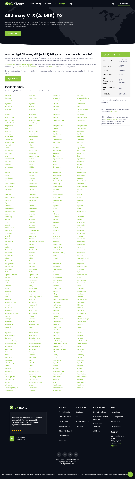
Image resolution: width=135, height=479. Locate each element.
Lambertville (81, 222)
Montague (56, 261)
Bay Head (8, 104)
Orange (55, 291)
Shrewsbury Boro (34, 338)
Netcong (56, 275)
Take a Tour (12, 33)
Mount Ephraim (82, 266)
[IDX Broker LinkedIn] (70, 454)
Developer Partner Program (100, 418)
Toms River (32, 357)
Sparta (79, 346)
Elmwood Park (9, 159)
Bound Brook (81, 120)
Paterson (80, 297)
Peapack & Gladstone (60, 299)
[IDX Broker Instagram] (76, 454)
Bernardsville (57, 112)
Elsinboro (32, 159)
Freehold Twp (81, 175)
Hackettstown (57, 186)
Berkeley (55, 109)
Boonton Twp (9, 120)
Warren (79, 368)
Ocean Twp (57, 288)
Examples (62, 440)
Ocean (7, 288)
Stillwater (56, 352)
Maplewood (81, 244)
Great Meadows (10, 184)
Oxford (31, 294)
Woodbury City (34, 388)
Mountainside (57, 269)
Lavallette (8, 225)
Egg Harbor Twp (34, 156)
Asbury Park (32, 98)
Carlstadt (8, 131)
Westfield (80, 379)
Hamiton (7, 192)
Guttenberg (9, 186)
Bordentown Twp (58, 120)
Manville (31, 244)
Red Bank (32, 319)
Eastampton (33, 153)
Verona (55, 366)
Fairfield (31, 164)
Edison (7, 156)
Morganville (80, 264)
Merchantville (81, 250)
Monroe (31, 261)
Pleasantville (33, 311)
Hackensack (33, 186)
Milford (31, 255)
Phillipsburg (80, 305)
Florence (80, 167)
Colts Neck (56, 142)
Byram (31, 128)
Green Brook (33, 184)
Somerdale (56, 338)
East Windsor (9, 153)
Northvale (8, 286)
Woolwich (32, 391)
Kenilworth (80, 217)
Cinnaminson (33, 137)
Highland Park (57, 200)
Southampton (57, 346)
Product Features (65, 412)
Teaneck (32, 355)
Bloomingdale (9, 117)
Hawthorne (56, 197)
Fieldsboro (32, 167)
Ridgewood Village (83, 319)
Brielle (31, 126)
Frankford (80, 170)
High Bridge (32, 200)
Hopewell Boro (9, 208)
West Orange (9, 379)
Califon (55, 128)
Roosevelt (80, 324)
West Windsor (33, 379)
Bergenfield (32, 109)
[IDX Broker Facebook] (59, 454)
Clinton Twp (81, 139)
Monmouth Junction (12, 261)
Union (30, 360)
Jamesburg (32, 214)
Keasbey (56, 217)
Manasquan (81, 239)
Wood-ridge (57, 385)
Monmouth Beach (83, 258)
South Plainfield (82, 344)
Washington (9, 371)
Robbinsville (57, 322)
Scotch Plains (33, 333)
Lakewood (56, 222)
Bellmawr (56, 106)
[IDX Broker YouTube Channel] (64, 454)
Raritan (79, 316)
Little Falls (56, 231)
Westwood (8, 382)
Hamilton (80, 189)
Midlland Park (9, 255)
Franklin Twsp (81, 173)
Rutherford (56, 330)
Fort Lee (55, 170)
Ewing (55, 162)
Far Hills (79, 164)
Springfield (80, 349)
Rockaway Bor (9, 324)
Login (113, 4)
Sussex (7, 355)
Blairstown (56, 115)
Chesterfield (9, 137)
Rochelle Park (81, 322)
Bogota (55, 117)
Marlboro (8, 247)
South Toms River (35, 346)
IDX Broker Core (10, 65)
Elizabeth (56, 156)
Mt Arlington (81, 269)
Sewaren (80, 335)
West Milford (57, 377)
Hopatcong (56, 206)
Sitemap (79, 426)
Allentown (8, 98)
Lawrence (56, 225)
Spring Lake (32, 349)
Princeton (56, 313)
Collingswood (9, 142)
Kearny (31, 217)
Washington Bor (34, 371)
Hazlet (79, 197)
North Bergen (81, 280)
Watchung (80, 371)
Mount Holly (9, 269)
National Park (57, 272)
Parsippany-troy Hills (35, 297)
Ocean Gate (33, 288)
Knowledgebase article (112, 119)
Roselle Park (57, 327)
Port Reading (33, 313)
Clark (54, 137)
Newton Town (33, 280)
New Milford (8, 277)
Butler (6, 128)
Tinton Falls (8, 357)
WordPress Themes (97, 425)
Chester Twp (81, 134)
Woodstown (9, 391)
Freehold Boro (57, 175)
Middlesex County (59, 253)
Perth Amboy (57, 305)
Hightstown (8, 203)
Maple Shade (57, 244)
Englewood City (58, 159)
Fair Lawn (8, 164)
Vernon (31, 366)
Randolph (56, 316)
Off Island (8, 291)
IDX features (53, 67)
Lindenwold (8, 231)
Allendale (80, 95)
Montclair (80, 261)
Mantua (7, 244)
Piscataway (56, 308)
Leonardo (32, 228)
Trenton (79, 357)
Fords (30, 170)
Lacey (7, 222)
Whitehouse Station (35, 382)
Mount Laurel (33, 269)
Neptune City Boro (11, 275)
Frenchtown (9, 178)
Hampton (56, 192)
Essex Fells (8, 162)
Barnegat (56, 101)
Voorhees (8, 368)
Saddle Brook (81, 330)
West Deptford (10, 377)
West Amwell (57, 374)
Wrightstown (57, 391)
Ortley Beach (81, 291)
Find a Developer (99, 412)
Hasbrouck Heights (35, 197)
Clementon (81, 137)
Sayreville (8, 333)
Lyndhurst (80, 236)
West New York (82, 377)
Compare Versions (66, 417)
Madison (7, 239)
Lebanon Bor (81, 225)
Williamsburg (81, 382)
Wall (30, 368)
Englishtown (81, 159)
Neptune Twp (33, 275)
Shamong (8, 338)
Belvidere (8, 109)
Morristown (56, 266)
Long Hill (7, 236)
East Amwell (9, 151)
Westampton (57, 379)
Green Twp (56, 184)
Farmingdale (9, 167)
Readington (8, 319)
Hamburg (56, 189)
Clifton (31, 139)
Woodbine (80, 385)
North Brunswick (10, 283)
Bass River (80, 101)
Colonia (31, 142)
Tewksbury (80, 355)
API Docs (96, 431)
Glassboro (8, 181)
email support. (116, 444)
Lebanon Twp (9, 228)
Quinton (7, 316)
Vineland (80, 366)
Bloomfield (80, 115)
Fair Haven (80, 162)
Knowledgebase (117, 417)
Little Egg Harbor (34, 231)
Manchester (9, 242)
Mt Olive (7, 272)
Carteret (56, 131)
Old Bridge (32, 291)
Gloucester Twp (82, 181)
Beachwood (81, 104)
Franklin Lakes (33, 173)
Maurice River (57, 247)
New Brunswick (82, 275)
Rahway (31, 316)
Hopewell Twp (33, 208)
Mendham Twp (34, 250)
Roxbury (79, 327)
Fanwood (56, 164)
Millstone (80, 255)
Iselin (54, 211)
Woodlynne (80, 388)
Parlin (6, 297)
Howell (55, 208)
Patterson (8, 299)
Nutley (31, 286)
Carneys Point (33, 131)
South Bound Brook (83, 341)
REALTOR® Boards (65, 431)
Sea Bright (56, 333)
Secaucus (56, 335)
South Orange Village (60, 344)
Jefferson (56, 214)
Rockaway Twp (34, 324)
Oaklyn (79, 286)
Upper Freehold (58, 363)
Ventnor (7, 366)
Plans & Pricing (35, 4)
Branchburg (33, 123)
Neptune (80, 272)
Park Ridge (80, 294)
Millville (31, 258)
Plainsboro (8, 311)
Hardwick (8, 195)
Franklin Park (57, 173)
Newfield (7, 280)
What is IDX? (115, 421)
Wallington (56, 368)
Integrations (115, 412)
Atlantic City (57, 98)
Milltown (7, 258)
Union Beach (57, 360)
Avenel (31, 101)
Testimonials (64, 436)
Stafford (7, 352)
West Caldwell (81, 374)
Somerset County (11, 341)
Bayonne (32, 104)
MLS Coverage (60, 4)
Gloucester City (58, 181)
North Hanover (58, 283)
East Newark (57, 151)
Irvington (32, 211)
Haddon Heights (82, 186)
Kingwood (32, 219)
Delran (55, 145)
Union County (9, 363)
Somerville (32, 341)
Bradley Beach (9, 123)
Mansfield (56, 242)
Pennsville (8, 305)
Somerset (80, 338)
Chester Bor (57, 134)
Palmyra (55, 294)
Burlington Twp (82, 126)
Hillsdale (55, 203)
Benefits (48, 4)
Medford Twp (9, 250)
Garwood (80, 178)
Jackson (7, 214)
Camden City (81, 128)
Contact (79, 412)
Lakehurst (32, 222)
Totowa (55, 357)
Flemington (56, 167)
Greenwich (80, 184)
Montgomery (9, 264)
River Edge (8, 322)
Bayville (55, 104)
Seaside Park (33, 335)
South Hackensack (35, 344)
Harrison (79, 195)
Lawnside (32, 225)
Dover (7, 148)
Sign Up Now (13, 79)
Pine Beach (8, 308)
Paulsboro (32, 299)
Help (70, 4)
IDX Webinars (116, 426)
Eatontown (56, 153)
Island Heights (81, 211)
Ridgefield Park (58, 319)
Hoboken (8, 206)
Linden (79, 228)
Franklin (7, 173)
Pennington (32, 302)
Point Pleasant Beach (12, 313)
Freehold (31, 175)
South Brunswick (10, 344)
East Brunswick (34, 151)
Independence (10, 211)
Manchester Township (36, 242)
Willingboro (8, 385)
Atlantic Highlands (83, 98)
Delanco (31, 145)
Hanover (79, 192)
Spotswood (8, 349)
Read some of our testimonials (25, 67)
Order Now (124, 4)
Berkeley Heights (82, 109)
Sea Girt (79, 333)
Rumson (7, 330)
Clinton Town (57, 139)
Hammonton (33, 192)
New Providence (34, 277)
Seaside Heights (10, 335)
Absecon (32, 95)
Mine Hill (55, 258)
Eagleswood (81, 148)
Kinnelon (56, 219)
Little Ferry (80, 231)
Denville (79, 145)
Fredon (7, 175)
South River (8, 346)
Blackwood (32, 115)
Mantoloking (81, 242)
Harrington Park (58, 195)
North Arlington (58, 280)
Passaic (55, 297)
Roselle (31, 327)
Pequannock (33, 305)
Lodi (54, 233)
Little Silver (8, 233)
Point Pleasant (81, 311)
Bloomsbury (33, 117)
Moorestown (57, 264)
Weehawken (33, 374)
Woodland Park (58, 388)
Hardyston (32, 195)
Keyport (7, 219)
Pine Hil (31, 308)
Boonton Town (82, 117)
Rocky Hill (56, 324)
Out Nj (7, 294)
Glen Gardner (33, 181)
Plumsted (56, 311)
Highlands (80, 200)
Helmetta (8, 200)
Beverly (7, 115)
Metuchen (8, 253)
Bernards (32, 112)
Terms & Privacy (82, 421)
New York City (57, 277)
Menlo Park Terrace (59, 250)
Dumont (31, 148)
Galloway (32, 178)
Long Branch (81, 233)
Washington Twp (58, 371)
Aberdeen (8, 95)
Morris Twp (32, 266)
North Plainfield (82, 283)
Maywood (80, 247)
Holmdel (31, 206)
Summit (79, 352)
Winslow (31, 385)
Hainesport (8, 189)
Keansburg (8, 217)
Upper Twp (80, 363)
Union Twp (32, 363)
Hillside (79, 203)
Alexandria (56, 95)
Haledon (31, 189)
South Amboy (57, 341)
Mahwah (31, 239)
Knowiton (80, 219)
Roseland (8, 327)
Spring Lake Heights (59, 349)
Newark (79, 277)
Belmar (79, 106)
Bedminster (8, 106)
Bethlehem (80, 112)
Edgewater (80, 153)
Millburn (55, 255)
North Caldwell (33, 283)
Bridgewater (9, 126)
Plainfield (80, 308)
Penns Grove (57, 302)
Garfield (55, 178)
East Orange (81, 151)
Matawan (32, 247)
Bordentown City (34, 120)
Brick (54, 123)
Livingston (32, 233)
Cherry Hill (32, 134)
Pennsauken (81, 302)
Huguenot (80, 208)
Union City (80, 360)
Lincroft (55, 228)
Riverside (32, 322)
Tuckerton (8, 360)
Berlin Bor (8, 112)
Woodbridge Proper (11, 388)
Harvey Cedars (10, 197)
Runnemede (33, 330)
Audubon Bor (9, 101)
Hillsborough (33, 203)
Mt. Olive (31, 272)
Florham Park (9, 170)
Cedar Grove (81, 131)
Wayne (7, 374)
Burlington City (58, 126)
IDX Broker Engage (25, 65)
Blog (77, 417)
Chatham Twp (10, 134)
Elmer (79, 156)
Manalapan (56, 239)
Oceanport (80, 288)
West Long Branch (35, 377)
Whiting (55, 382)
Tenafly (55, 355)
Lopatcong (32, 236)
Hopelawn (80, 206)
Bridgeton (80, 123)
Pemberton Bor (82, 299)
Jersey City (80, 214)
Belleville (31, 106)
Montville (32, 264)
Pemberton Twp (10, 302)
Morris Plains (9, 266)
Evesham (32, 162)
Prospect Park (81, 313)
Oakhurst (56, 286)
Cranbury (80, 142)
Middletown (81, 253)
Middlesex (32, 253)
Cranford (8, 145)
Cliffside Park (9, 139)
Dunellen (56, 148)
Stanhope (32, 352)
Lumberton (56, 236)
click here (113, 111)
